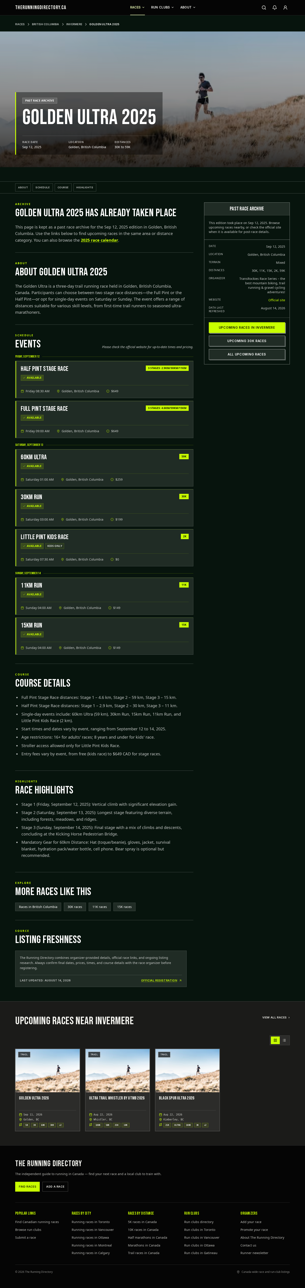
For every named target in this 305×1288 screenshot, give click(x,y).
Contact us (248, 1245)
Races (135, 7)
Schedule (43, 187)
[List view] (284, 1040)
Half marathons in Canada (147, 1237)
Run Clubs (160, 7)
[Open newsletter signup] (274, 7)
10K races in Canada (143, 1230)
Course (63, 187)
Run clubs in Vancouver (201, 1237)
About (186, 7)
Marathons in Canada (144, 1245)
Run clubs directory (198, 1222)
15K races (124, 907)
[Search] (263, 7)
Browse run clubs (28, 1230)
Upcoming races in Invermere (247, 327)
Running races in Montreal (92, 1245)
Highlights (84, 187)
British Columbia (45, 24)
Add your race (250, 1222)
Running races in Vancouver (93, 1230)
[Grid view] (275, 1040)
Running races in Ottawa (90, 1237)
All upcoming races (247, 354)
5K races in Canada (142, 1222)
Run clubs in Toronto (199, 1230)
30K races (75, 907)
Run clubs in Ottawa (199, 1245)
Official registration (159, 980)
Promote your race (254, 1230)
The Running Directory (48, 1164)
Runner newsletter (254, 1253)
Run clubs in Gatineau (200, 1253)
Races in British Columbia (38, 907)
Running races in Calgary (91, 1253)
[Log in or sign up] (285, 7)
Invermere (74, 24)
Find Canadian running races (37, 1222)
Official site (276, 300)
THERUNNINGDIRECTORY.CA (40, 7)
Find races (27, 1186)
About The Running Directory (262, 1237)
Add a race (55, 1186)
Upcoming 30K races (247, 341)
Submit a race (25, 1237)
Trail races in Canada (143, 1253)
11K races (99, 907)
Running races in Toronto (91, 1222)
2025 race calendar (99, 240)
